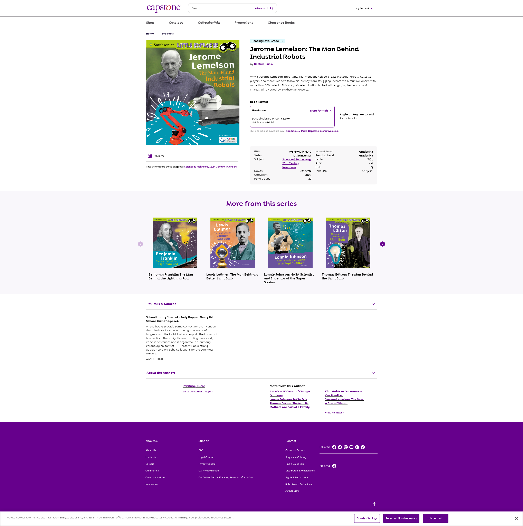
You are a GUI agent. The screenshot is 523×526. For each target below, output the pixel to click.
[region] (261, 518)
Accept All (435, 518)
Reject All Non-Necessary (401, 518)
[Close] (516, 518)
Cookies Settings (367, 518)
